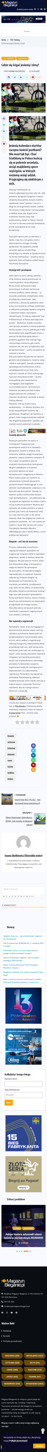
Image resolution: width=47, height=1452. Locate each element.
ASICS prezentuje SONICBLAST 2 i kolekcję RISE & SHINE (23, 944)
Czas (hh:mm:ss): (12, 1090)
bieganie (11, 736)
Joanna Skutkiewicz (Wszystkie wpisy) (23, 855)
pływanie (11, 754)
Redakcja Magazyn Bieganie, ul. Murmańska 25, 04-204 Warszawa (22, 1295)
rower (10, 760)
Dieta (35, 1363)
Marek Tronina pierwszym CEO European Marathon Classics (20, 966)
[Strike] (12, 896)
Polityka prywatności (12, 1341)
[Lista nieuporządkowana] (18, 896)
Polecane (35, 1370)
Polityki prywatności (18, 1440)
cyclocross (11, 742)
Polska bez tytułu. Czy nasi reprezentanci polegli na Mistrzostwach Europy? (20, 952)
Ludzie (12, 1370)
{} (30, 896)
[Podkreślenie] (9, 896)
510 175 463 (9, 1302)
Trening (35, 1377)
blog (25, 864)
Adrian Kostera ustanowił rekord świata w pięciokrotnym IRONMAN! (23, 1235)
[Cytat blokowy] (21, 896)
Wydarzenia (35, 1384)
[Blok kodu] (24, 896)
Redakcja (7, 1331)
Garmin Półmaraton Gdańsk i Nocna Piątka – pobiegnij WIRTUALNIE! (22, 959)
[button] (16, 1251)
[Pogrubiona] (3, 896)
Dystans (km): (11, 1079)
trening (10, 766)
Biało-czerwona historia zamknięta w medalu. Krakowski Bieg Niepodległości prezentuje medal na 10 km (22, 982)
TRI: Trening (15, 40)
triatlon (10, 779)
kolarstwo (11, 748)
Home (3, 40)
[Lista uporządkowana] (15, 896)
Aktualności (34, 1356)
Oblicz (8, 1102)
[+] (32, 896)
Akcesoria (12, 1356)
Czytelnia (12, 1363)
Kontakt (6, 1336)
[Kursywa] (6, 896)
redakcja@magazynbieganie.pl (17, 1306)
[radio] (17, 723)
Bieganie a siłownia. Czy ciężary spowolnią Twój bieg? (23, 973)
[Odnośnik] (26, 896)
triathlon (11, 773)
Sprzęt (12, 1377)
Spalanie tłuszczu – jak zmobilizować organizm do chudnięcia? (22, 937)
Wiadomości (12, 1384)
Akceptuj (39, 1446)
